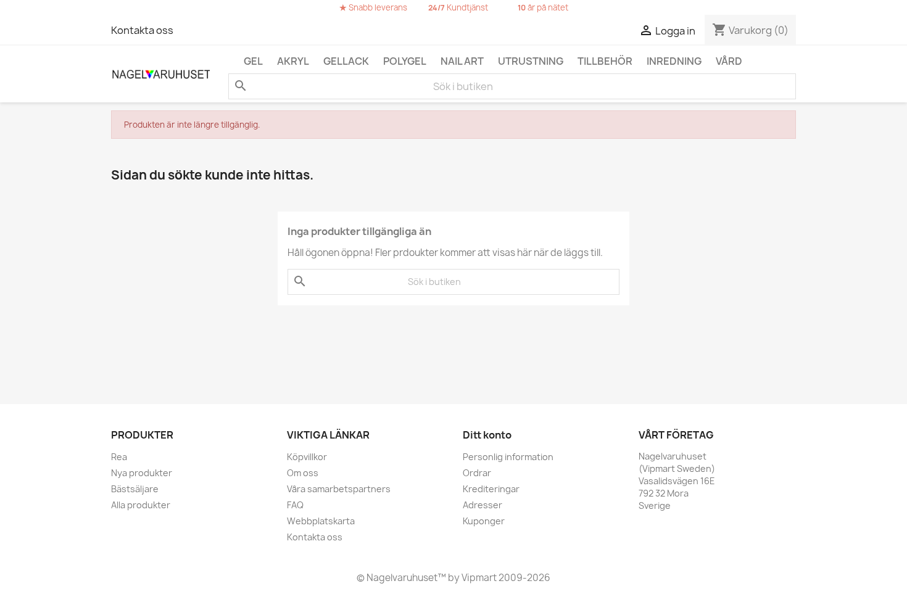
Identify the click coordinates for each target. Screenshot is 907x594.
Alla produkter (140, 505)
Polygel (404, 61)
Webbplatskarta (321, 521)
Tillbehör (605, 61)
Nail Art (462, 61)
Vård (729, 61)
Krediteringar (491, 489)
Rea (119, 457)
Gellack (346, 61)
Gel (253, 61)
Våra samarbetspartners (339, 489)
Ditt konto (487, 435)
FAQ (295, 505)
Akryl (293, 61)
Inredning (674, 61)
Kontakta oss (142, 30)
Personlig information (508, 457)
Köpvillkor (307, 457)
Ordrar (477, 473)
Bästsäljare (135, 489)
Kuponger (484, 521)
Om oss (302, 473)
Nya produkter (141, 473)
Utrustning (530, 61)
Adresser (482, 505)
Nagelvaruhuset (401, 577)
